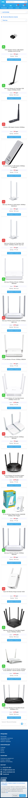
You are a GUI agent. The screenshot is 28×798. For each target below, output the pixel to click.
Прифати (22, 795)
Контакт (3, 752)
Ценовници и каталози (7, 738)
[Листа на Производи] (4, 5)
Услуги (2, 749)
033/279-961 (6, 767)
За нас (2, 750)
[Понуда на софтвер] (11, 5)
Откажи (15, 795)
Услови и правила (5, 760)
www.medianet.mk (8, 772)
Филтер (5, 20)
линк (7, 792)
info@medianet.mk (8, 770)
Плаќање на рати (5, 739)
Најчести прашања (6, 741)
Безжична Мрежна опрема (10, 17)
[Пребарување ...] (26, 2)
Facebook (5, 774)
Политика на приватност (7, 758)
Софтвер (3, 747)
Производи (4, 736)
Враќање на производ (6, 761)
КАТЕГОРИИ (5, 12)
